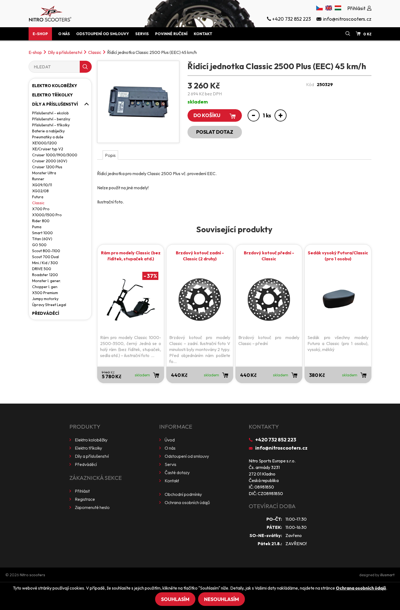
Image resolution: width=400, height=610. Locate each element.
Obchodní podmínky (183, 494)
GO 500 (39, 244)
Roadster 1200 (45, 274)
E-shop (40, 33)
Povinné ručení (171, 33)
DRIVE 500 (41, 268)
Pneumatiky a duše (47, 137)
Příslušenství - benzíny (51, 119)
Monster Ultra (44, 172)
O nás (64, 33)
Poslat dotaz (214, 132)
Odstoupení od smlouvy (102, 33)
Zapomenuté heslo (92, 507)
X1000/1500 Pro (47, 214)
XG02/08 (40, 190)
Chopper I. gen (44, 286)
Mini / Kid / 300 (45, 262)
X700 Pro (41, 208)
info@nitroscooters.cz (281, 448)
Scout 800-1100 (46, 250)
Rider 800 (41, 220)
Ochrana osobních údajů (187, 502)
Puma (36, 226)
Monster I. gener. (46, 280)
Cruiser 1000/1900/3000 (54, 154)
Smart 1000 (42, 232)
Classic (94, 52)
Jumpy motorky (45, 298)
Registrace (85, 499)
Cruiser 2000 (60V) (49, 160)
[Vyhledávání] (347, 33)
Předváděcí (45, 313)
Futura (37, 196)
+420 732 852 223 (275, 440)
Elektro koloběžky (54, 85)
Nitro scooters (32, 574)
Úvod (170, 440)
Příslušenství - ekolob (50, 113)
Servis (142, 33)
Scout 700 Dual (45, 256)
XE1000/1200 (44, 143)
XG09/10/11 (42, 184)
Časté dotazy (177, 472)
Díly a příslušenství (65, 52)
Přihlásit (82, 491)
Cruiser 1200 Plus (47, 166)
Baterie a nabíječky (48, 131)
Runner (38, 178)
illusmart (387, 574)
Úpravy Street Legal (49, 304)
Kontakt (203, 33)
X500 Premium (45, 292)
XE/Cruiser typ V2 (47, 149)
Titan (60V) (42, 238)
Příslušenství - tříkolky (51, 125)
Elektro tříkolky (52, 94)
